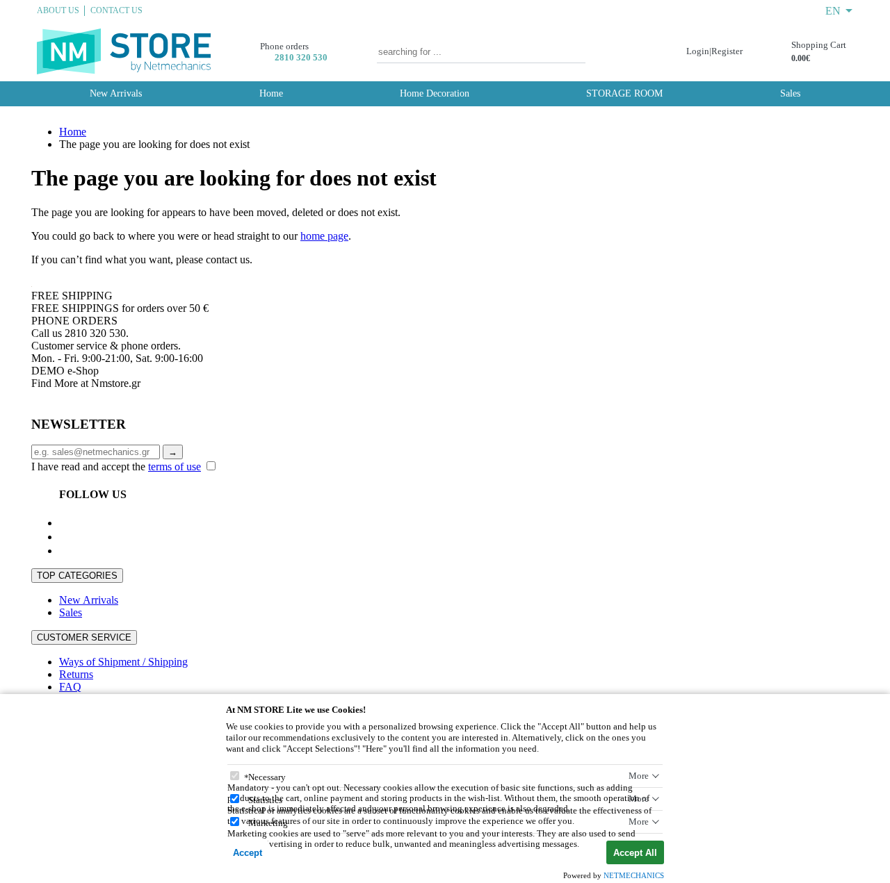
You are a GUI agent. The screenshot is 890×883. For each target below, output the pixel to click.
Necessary (267, 777)
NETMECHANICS (634, 875)
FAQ (70, 687)
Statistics (265, 800)
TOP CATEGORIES (77, 575)
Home (271, 93)
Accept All (635, 853)
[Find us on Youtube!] (64, 537)
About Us (58, 10)
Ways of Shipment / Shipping (123, 662)
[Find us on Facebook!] (64, 523)
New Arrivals (116, 93)
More (639, 775)
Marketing (268, 823)
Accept (247, 853)
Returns (76, 674)
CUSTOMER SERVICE (84, 637)
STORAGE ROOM (624, 93)
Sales (790, 93)
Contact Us (116, 10)
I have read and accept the (116, 466)
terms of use (174, 466)
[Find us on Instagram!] (64, 550)
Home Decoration (434, 93)
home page (324, 236)
